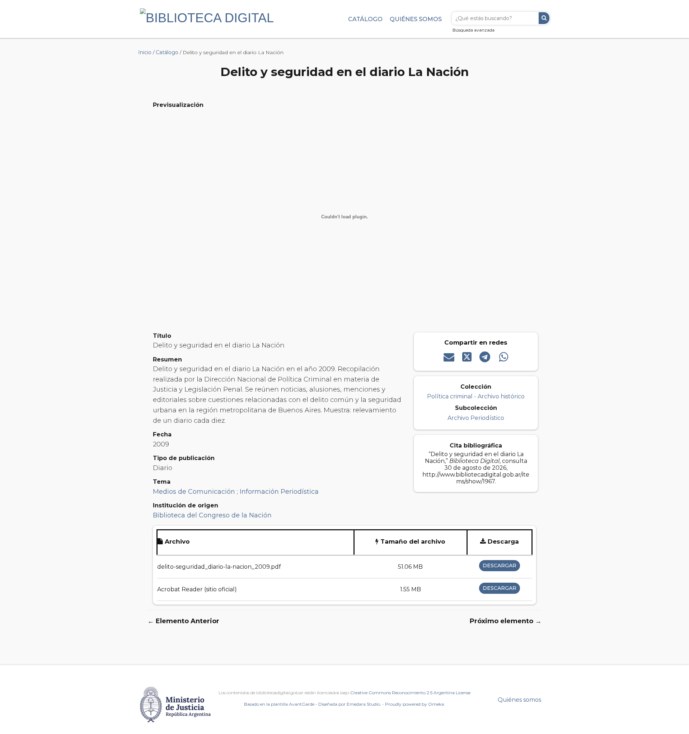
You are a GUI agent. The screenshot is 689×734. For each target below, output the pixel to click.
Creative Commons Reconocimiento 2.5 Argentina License (410, 692)
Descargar (499, 565)
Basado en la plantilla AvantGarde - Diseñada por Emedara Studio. (312, 704)
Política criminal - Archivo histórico (476, 396)
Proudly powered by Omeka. (415, 704)
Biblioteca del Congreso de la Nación (212, 515)
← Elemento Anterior (183, 621)
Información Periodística (279, 492)
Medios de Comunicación (195, 492)
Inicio (144, 52)
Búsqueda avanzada (474, 30)
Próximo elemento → (506, 621)
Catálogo (365, 19)
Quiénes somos (416, 19)
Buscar (544, 18)
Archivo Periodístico (475, 418)
